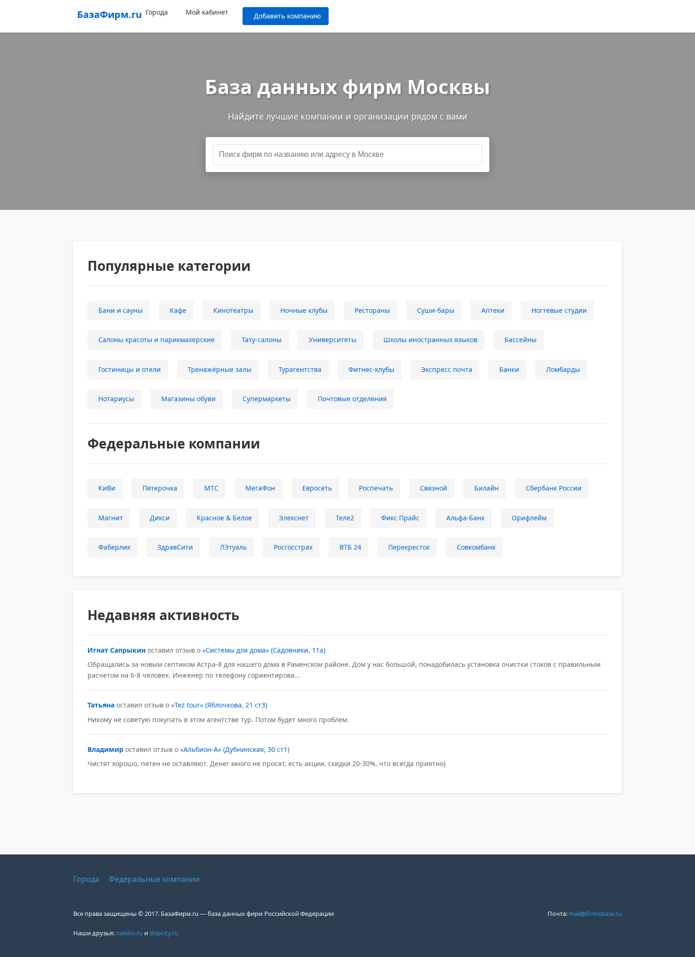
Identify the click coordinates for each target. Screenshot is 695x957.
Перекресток (409, 547)
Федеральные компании (154, 879)
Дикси (160, 517)
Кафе (178, 310)
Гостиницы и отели (129, 369)
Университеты (332, 339)
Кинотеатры (233, 310)
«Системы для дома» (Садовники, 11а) (263, 650)
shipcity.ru (163, 933)
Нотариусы (116, 398)
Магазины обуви (188, 398)
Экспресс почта (446, 369)
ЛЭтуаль (233, 547)
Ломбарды (563, 369)
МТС (211, 487)
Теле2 (345, 517)
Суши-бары (435, 310)
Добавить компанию (287, 15)
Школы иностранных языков (430, 339)
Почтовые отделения (352, 398)
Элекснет (294, 517)
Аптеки (492, 310)
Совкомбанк (476, 547)
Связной (433, 487)
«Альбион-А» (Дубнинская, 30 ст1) (234, 749)
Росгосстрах (293, 547)
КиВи (106, 487)
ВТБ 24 (350, 547)
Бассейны (520, 339)
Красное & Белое (224, 517)
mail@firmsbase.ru (595, 913)
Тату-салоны (262, 339)
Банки (509, 369)
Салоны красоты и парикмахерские (156, 339)
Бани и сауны (120, 310)
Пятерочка (159, 487)
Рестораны (372, 310)
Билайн (486, 487)
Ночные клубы (304, 310)
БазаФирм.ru (109, 14)
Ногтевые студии (559, 310)
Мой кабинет (207, 12)
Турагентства (299, 369)
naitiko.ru (129, 933)
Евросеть (317, 487)
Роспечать (376, 487)
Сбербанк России (554, 487)
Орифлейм (529, 517)
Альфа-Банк (465, 517)
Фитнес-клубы (371, 369)
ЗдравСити (175, 547)
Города (157, 12)
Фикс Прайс (400, 517)
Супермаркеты (267, 398)
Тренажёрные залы (220, 369)
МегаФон (260, 487)
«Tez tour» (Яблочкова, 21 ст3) (219, 704)
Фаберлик (114, 547)
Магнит (110, 517)
